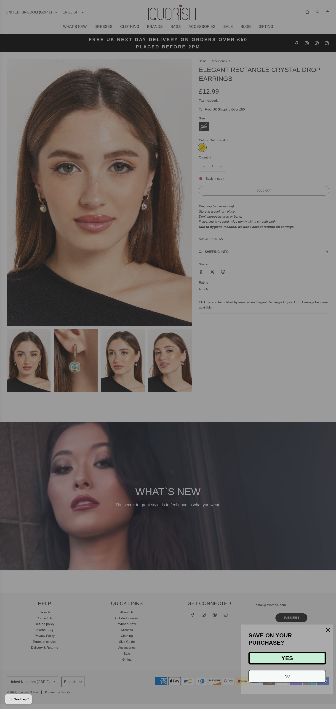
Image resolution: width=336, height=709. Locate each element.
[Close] (327, 630)
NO (287, 676)
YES (287, 658)
